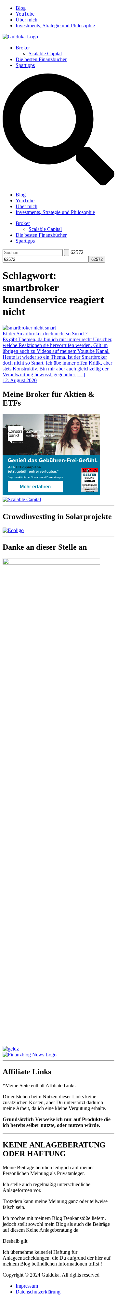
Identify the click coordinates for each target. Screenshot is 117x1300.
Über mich (26, 19)
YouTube (25, 14)
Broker (23, 47)
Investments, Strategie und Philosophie (55, 25)
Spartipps (25, 65)
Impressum (27, 1286)
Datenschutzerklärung (38, 1291)
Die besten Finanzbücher (41, 59)
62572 (77, 252)
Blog (21, 8)
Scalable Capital (45, 53)
